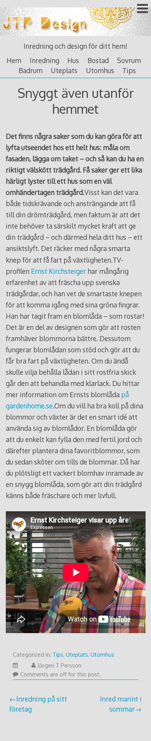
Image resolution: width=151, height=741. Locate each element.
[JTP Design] (75, 36)
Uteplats (64, 70)
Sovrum (129, 60)
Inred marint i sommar (121, 704)
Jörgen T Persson (59, 665)
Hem (14, 60)
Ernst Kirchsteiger (58, 271)
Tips (129, 70)
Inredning (44, 60)
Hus (73, 60)
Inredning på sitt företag (38, 704)
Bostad (98, 60)
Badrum (31, 70)
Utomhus (100, 70)
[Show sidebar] (142, 9)
